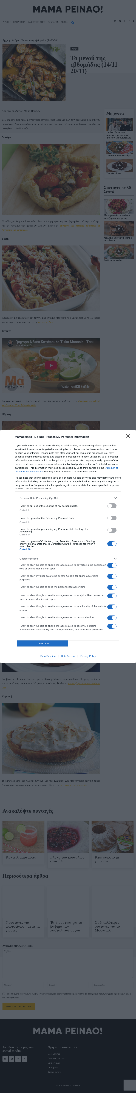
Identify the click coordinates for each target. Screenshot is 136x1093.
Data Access (68, 656)
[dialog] (68, 546)
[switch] (112, 505)
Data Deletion (48, 656)
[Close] (129, 437)
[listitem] (68, 498)
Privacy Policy (88, 656)
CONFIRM (42, 643)
